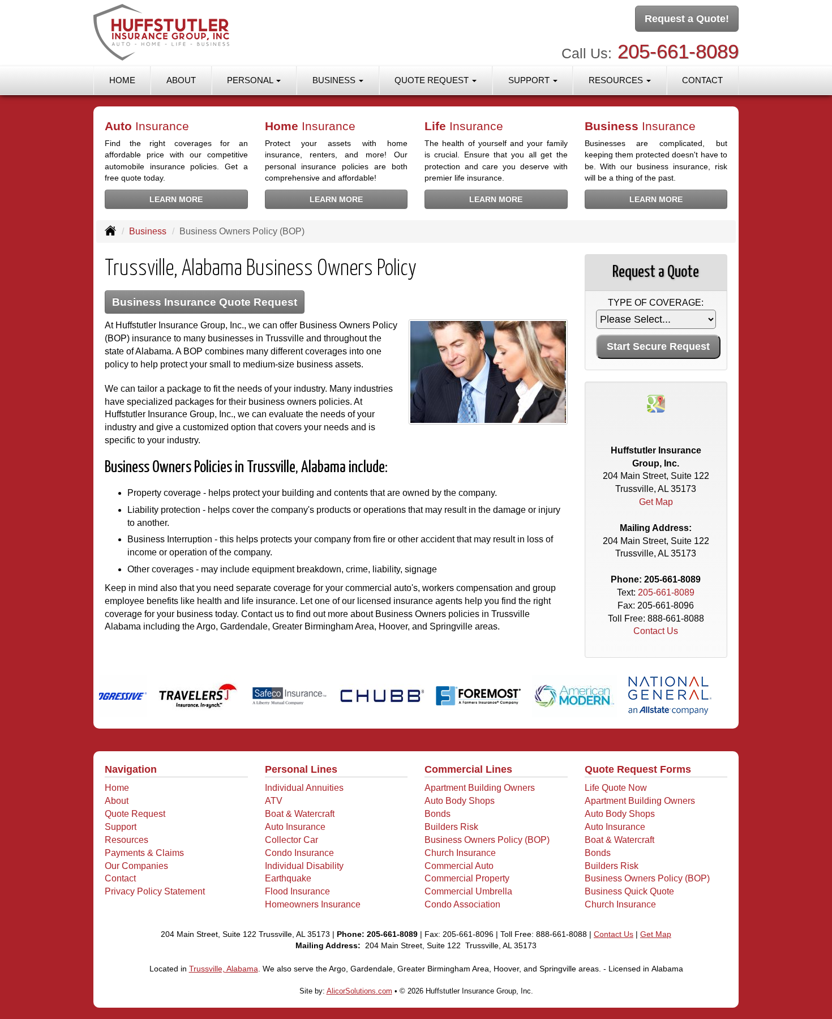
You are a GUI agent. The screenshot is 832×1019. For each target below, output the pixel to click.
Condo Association (462, 904)
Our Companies (136, 866)
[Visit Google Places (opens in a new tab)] (656, 403)
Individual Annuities (304, 788)
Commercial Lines (468, 769)
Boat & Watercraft (299, 814)
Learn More (176, 199)
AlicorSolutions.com (359, 991)
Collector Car (291, 840)
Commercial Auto (459, 866)
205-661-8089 (678, 51)
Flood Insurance (297, 891)
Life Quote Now (616, 788)
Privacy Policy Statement (155, 891)
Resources (126, 840)
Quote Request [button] (432, 80)
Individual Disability (304, 866)
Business (147, 231)
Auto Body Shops (459, 801)
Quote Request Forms (638, 769)
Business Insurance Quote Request (204, 302)
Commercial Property (466, 878)
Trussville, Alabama (223, 968)
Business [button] (335, 80)
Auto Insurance (295, 827)
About (181, 80)
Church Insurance (460, 853)
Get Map (656, 502)
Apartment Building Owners (479, 788)
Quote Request (135, 814)
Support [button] (530, 80)
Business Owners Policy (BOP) (487, 840)
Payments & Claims (144, 853)
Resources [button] (617, 80)
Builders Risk (451, 827)
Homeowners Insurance (313, 904)
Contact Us (655, 631)
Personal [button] (251, 80)
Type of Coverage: (656, 302)
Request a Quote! (687, 18)
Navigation (131, 769)
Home (122, 80)
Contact (702, 80)
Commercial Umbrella (468, 891)
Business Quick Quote (629, 891)
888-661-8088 (675, 618)
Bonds (437, 814)
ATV (273, 801)
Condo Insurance (299, 853)
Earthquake (288, 878)
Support (120, 827)
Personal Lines (301, 769)
